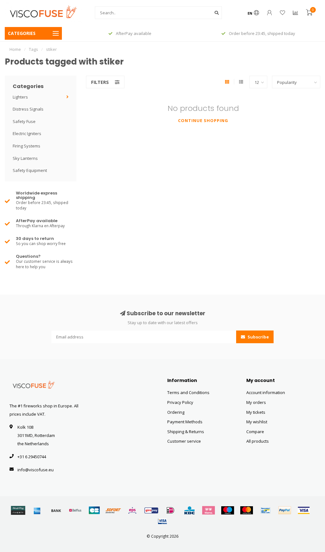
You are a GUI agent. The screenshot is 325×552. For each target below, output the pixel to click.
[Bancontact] (266, 510)
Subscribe (258, 337)
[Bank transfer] (56, 510)
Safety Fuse (24, 121)
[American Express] (37, 510)
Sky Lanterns (25, 158)
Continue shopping (203, 120)
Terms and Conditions (188, 392)
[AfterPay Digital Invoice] (18, 510)
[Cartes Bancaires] (94, 510)
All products (257, 441)
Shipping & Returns (185, 431)
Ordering (175, 412)
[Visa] (304, 510)
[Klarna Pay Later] (208, 510)
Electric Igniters (27, 133)
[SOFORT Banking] (113, 510)
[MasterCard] (247, 510)
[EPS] (132, 510)
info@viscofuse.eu (35, 470)
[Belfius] (75, 510)
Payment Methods (184, 422)
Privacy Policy (180, 402)
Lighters (20, 97)
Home (15, 49)
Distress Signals (28, 109)
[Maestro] (227, 510)
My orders (256, 402)
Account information (265, 392)
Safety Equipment (30, 170)
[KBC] (189, 510)
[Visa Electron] (162, 521)
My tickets (255, 412)
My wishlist (256, 422)
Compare (255, 431)
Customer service (184, 441)
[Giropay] (151, 510)
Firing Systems (26, 146)
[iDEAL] (170, 510)
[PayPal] (285, 510)
